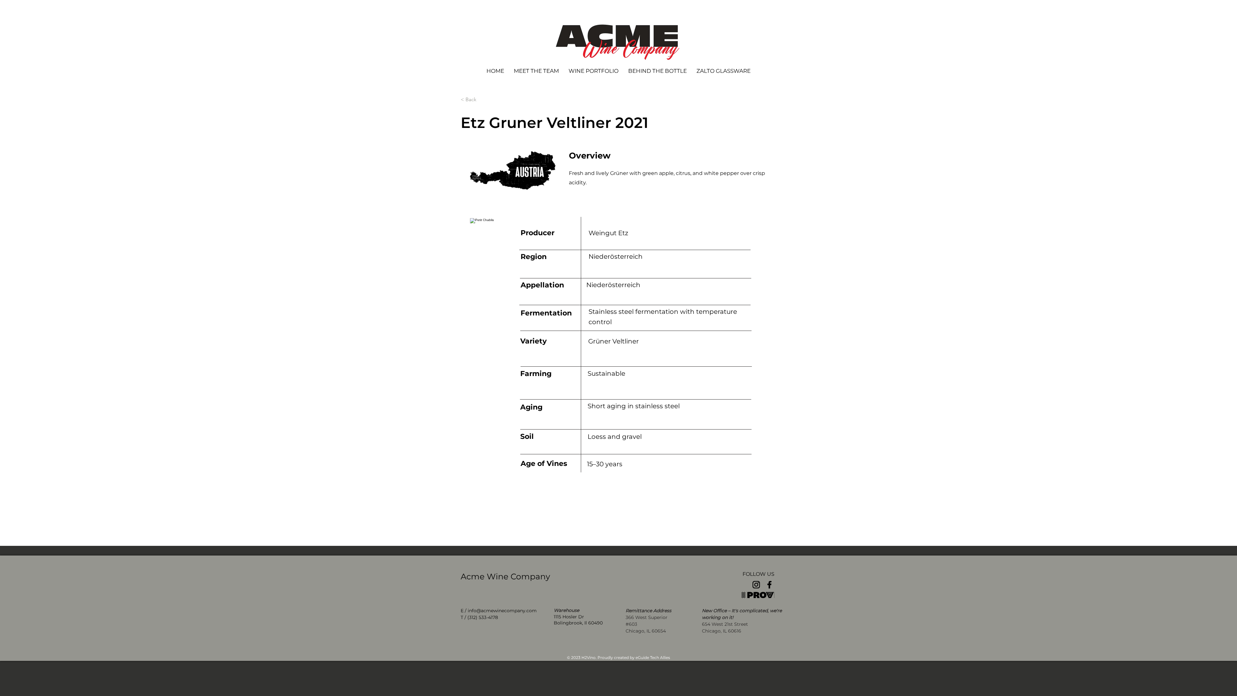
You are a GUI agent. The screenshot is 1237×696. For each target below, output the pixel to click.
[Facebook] (769, 585)
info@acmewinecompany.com (502, 611)
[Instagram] (756, 585)
